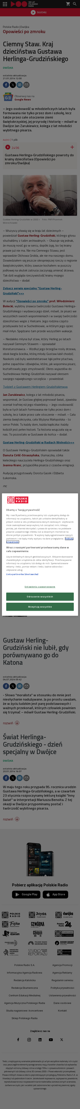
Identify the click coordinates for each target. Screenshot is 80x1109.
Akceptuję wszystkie (40, 606)
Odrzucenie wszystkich (40, 596)
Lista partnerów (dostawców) (22, 574)
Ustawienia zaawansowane (40, 586)
